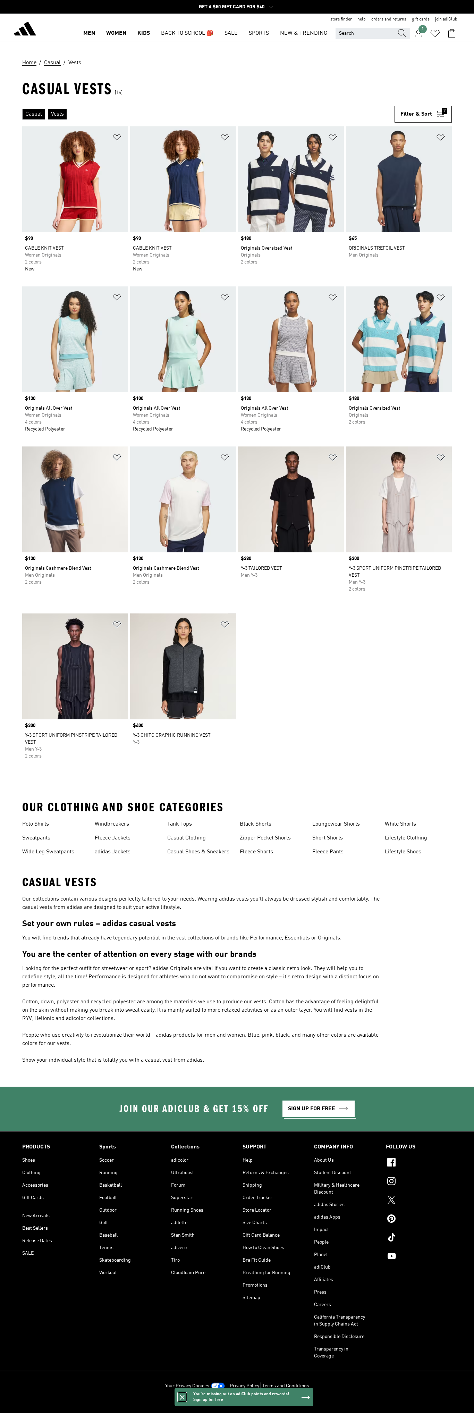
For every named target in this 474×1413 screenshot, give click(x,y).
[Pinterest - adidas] (419, 1219)
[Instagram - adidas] (419, 1182)
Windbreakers (112, 824)
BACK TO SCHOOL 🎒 (187, 33)
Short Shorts (327, 838)
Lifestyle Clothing (406, 838)
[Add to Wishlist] (116, 138)
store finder (341, 19)
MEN (89, 33)
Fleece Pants (328, 852)
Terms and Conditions (285, 1385)
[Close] (182, 1397)
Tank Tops (179, 824)
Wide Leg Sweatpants (48, 852)
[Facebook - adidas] (419, 1163)
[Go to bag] (451, 33)
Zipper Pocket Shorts (265, 838)
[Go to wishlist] (435, 33)
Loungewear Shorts (336, 824)
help (361, 19)
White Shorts (400, 824)
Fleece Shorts (256, 852)
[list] (208, 114)
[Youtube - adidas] (419, 1257)
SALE (231, 33)
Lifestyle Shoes (403, 852)
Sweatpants (36, 838)
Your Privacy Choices (187, 1385)
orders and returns (388, 19)
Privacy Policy (244, 1385)
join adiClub (446, 19)
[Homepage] (25, 30)
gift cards (421, 19)
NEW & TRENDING (303, 33)
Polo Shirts (35, 824)
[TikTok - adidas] (419, 1238)
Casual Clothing (186, 838)
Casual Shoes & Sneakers (198, 852)
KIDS (143, 33)
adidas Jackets (112, 852)
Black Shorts (255, 824)
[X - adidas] (419, 1201)
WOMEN (116, 33)
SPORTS (259, 33)
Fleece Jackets (112, 838)
